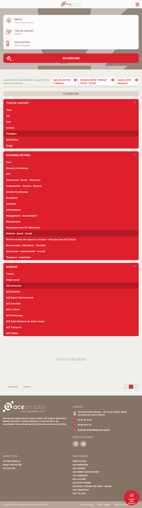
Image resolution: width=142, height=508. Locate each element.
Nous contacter (12, 465)
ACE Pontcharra (14, 315)
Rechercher (71, 58)
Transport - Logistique (18, 257)
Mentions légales (87, 504)
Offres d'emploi (11, 461)
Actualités (9, 468)
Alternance (12, 139)
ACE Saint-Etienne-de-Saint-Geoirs (25, 321)
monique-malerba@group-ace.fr (94, 430)
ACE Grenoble (13, 303)
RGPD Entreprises (121, 504)
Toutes (10, 273)
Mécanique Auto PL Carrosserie (23, 227)
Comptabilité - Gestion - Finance (24, 185)
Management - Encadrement (21, 215)
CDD (8, 121)
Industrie (11, 203)
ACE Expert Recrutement (19, 297)
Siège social (12, 279)
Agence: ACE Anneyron (124, 81)
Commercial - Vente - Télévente (23, 180)
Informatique (13, 209)
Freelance (11, 133)
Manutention (13, 221)
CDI (8, 115)
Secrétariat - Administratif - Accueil (25, 251)
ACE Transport (13, 327)
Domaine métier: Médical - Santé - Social (94, 81)
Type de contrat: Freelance (62, 81)
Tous (8, 109)
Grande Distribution (17, 191)
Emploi (18, 19)
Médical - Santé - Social (19, 233)
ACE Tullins (12, 333)
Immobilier (12, 197)
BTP (8, 174)
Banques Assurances (17, 168)
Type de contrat (24, 30)
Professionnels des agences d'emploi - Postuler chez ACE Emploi (41, 239)
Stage (9, 145)
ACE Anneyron (13, 285)
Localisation (22, 42)
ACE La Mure (13, 309)
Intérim (10, 127)
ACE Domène (13, 291)
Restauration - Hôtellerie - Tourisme (26, 245)
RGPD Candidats (104, 504)
